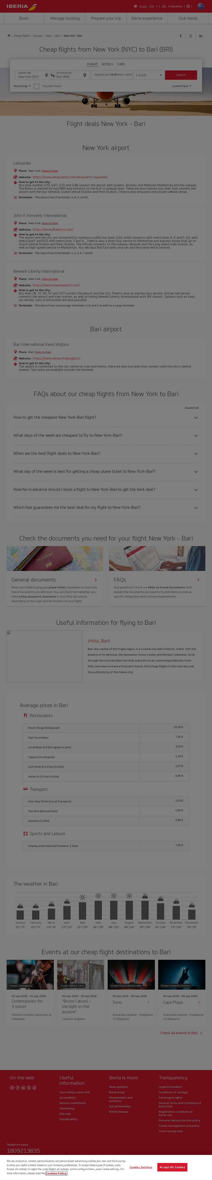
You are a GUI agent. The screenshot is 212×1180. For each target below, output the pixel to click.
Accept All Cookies (172, 1167)
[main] (106, 1167)
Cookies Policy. (56, 1173)
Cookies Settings (141, 1167)
